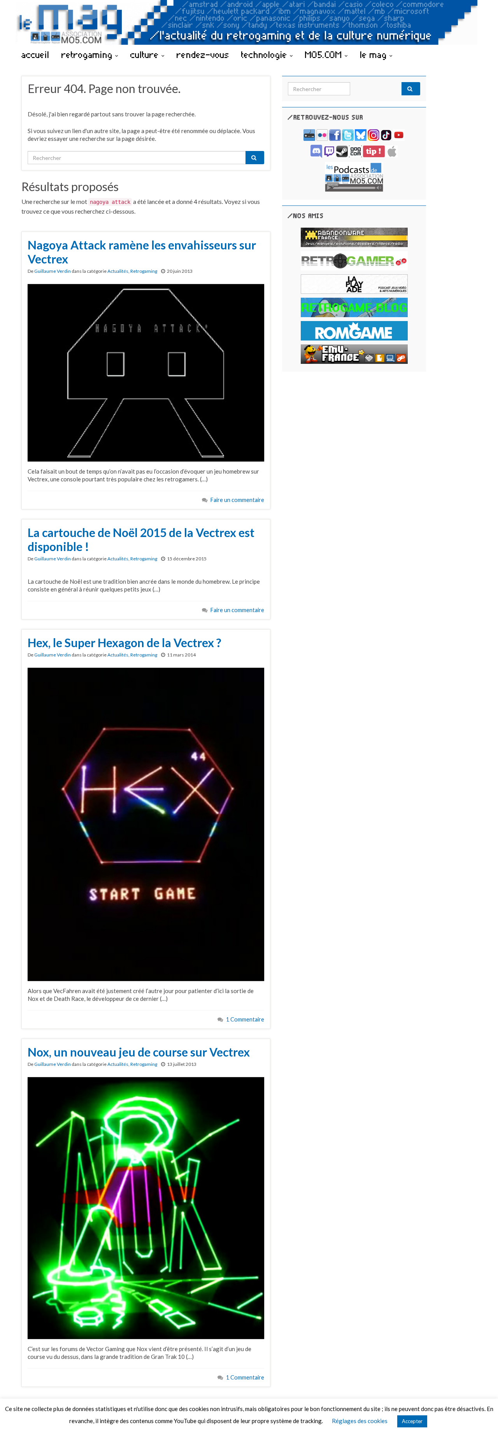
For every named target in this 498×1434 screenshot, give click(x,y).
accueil (35, 54)
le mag (374, 54)
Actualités (117, 271)
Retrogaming (143, 271)
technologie (265, 54)
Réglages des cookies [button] (360, 1420)
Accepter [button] (412, 1421)
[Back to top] (480, 1416)
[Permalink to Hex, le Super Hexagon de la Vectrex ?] (146, 823)
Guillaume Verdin (52, 271)
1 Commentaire (245, 1019)
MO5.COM (325, 54)
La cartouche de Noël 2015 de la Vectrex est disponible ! (141, 539)
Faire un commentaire (237, 500)
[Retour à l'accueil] (249, 22)
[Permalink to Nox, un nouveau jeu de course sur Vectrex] (146, 1207)
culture (145, 54)
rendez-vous (203, 54)
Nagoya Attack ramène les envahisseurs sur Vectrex (142, 252)
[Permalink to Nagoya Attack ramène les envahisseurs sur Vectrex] (146, 372)
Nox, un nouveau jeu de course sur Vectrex (139, 1052)
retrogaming (88, 54)
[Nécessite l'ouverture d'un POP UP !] (354, 176)
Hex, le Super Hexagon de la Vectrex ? (124, 642)
